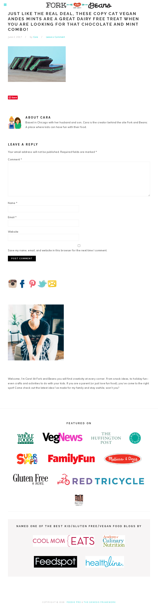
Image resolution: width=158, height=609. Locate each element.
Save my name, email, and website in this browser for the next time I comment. (57, 250)
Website (13, 231)
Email (12, 217)
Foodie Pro (74, 602)
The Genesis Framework (100, 602)
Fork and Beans (79, 5)
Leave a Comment (55, 37)
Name (12, 202)
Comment (15, 159)
